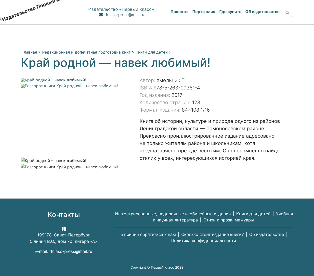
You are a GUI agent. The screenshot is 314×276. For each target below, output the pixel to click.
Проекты (179, 11)
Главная (29, 52)
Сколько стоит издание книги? (212, 234)
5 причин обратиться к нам (148, 234)
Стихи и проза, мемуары (228, 220)
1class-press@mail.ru (124, 14)
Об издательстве (266, 234)
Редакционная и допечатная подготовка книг (86, 52)
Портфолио (203, 11)
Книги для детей (152, 52)
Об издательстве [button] (262, 11)
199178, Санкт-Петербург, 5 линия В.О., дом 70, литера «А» (63, 238)
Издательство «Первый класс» (121, 9)
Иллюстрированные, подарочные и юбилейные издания (173, 213)
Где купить (230, 11)
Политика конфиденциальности (203, 240)
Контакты (64, 214)
